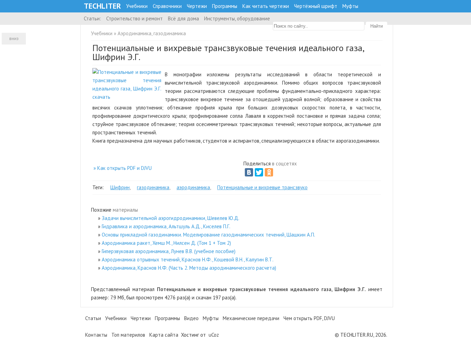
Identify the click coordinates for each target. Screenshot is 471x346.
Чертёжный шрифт (315, 6)
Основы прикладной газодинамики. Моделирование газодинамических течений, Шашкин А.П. (208, 234)
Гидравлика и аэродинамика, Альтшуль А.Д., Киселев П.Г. (166, 226)
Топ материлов (128, 334)
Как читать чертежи (265, 6)
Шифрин (120, 187)
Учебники (137, 6)
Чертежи (197, 6)
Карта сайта (163, 334)
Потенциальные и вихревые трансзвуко (262, 187)
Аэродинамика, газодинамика (152, 33)
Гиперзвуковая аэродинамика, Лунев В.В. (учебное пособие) (169, 251)
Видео (191, 318)
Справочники (167, 6)
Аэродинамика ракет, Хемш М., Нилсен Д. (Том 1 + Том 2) (166, 243)
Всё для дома (183, 18)
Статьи (93, 318)
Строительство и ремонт (134, 18)
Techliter (102, 6)
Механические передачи (251, 318)
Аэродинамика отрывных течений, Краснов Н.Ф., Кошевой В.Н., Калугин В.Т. (187, 259)
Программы (224, 6)
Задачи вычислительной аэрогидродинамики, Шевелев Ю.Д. (170, 218)
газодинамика (153, 187)
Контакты (96, 334)
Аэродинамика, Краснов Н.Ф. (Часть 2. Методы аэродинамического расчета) (189, 268)
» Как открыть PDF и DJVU (122, 168)
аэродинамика (193, 187)
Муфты (350, 6)
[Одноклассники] (269, 172)
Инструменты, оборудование (237, 18)
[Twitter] (259, 172)
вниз (14, 38)
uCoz (214, 334)
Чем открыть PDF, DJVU (309, 318)
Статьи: (92, 18)
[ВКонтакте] (249, 172)
